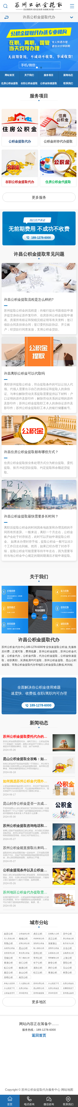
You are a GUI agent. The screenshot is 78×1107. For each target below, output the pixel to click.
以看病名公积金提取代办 (53, 953)
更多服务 (39, 197)
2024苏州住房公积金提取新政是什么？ (24, 993)
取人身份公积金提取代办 (38, 948)
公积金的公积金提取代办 (24, 934)
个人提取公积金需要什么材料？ (24, 983)
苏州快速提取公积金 (38, 993)
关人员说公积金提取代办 (9, 939)
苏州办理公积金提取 (38, 983)
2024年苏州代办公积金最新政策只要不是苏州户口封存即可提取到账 (53, 993)
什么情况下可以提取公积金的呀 (53, 983)
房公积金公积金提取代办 (68, 939)
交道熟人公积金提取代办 (53, 934)
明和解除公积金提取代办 (53, 958)
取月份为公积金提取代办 (68, 943)
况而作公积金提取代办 (53, 948)
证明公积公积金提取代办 (24, 943)
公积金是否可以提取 (9, 993)
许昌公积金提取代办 (39, 639)
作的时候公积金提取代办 (38, 939)
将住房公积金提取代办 (24, 953)
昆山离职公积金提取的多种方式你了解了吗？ (38, 988)
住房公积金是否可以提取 (53, 988)
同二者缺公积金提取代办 (24, 958)
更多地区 (39, 1002)
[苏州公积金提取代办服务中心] (39, 5)
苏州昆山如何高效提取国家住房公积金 (68, 993)
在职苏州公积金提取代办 (9, 953)
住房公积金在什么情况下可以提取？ (68, 983)
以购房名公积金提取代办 (68, 953)
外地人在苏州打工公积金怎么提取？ (9, 983)
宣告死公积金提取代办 (38, 943)
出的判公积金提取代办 (9, 948)
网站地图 (67, 1089)
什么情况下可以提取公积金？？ (9, 988)
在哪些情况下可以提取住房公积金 (68, 988)
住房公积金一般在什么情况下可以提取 (24, 988)
